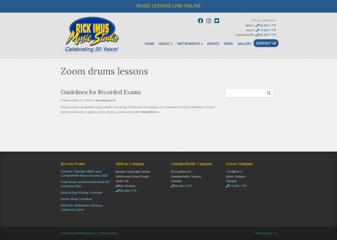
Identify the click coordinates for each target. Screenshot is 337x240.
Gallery (244, 43)
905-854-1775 (267, 35)
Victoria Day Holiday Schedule (81, 192)
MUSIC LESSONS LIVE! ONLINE (168, 6)
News (228, 43)
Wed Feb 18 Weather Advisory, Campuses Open (82, 207)
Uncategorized (106, 100)
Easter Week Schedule (76, 199)
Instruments (190, 43)
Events (213, 43)
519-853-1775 (267, 30)
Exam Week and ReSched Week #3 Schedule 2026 (85, 184)
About (166, 43)
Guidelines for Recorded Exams (101, 92)
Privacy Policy (108, 233)
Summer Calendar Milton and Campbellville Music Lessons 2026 (84, 173)
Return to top (264, 233)
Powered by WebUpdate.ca (79, 233)
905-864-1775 (267, 25)
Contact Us (266, 43)
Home (149, 43)
